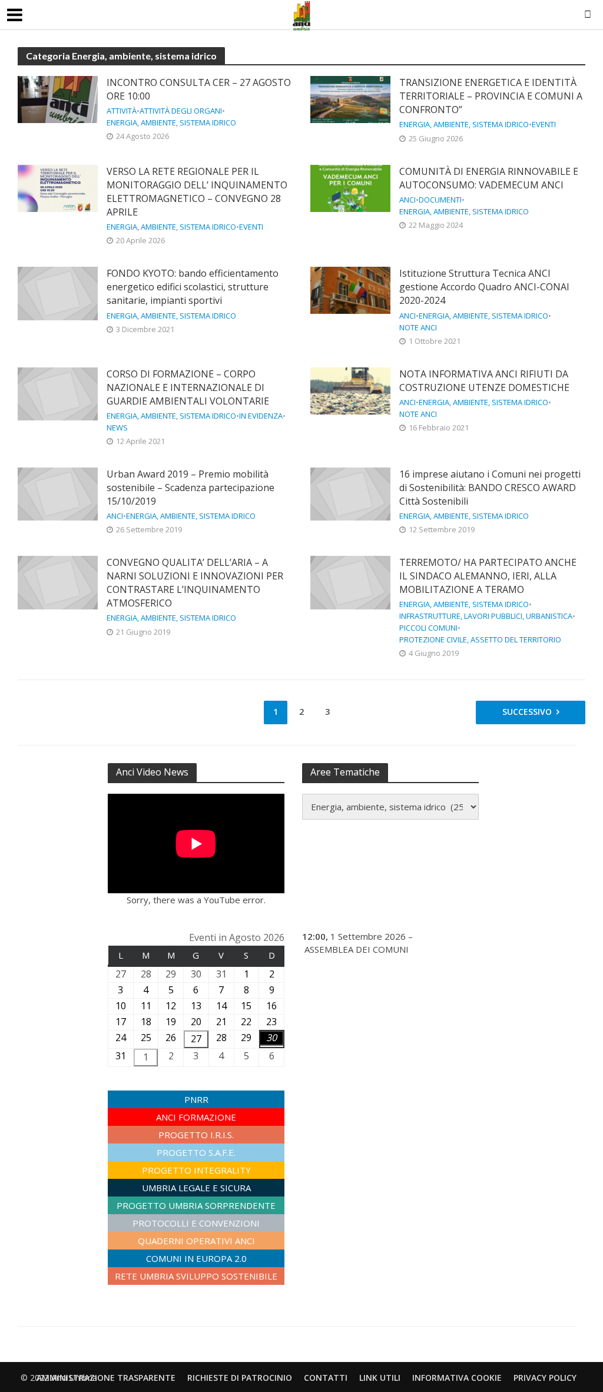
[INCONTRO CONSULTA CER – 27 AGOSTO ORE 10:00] (58, 98)
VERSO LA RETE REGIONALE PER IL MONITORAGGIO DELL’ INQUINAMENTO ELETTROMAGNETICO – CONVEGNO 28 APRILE (197, 191)
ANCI (407, 200)
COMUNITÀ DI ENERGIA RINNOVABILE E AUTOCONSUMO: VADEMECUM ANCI (488, 178)
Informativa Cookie (457, 1377)
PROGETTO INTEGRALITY (196, 1170)
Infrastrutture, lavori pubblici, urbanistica (485, 616)
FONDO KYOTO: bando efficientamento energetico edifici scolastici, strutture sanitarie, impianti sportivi (193, 287)
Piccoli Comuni (428, 628)
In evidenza (261, 416)
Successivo (527, 711)
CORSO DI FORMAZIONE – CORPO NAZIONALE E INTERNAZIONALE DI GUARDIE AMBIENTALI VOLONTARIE (188, 387)
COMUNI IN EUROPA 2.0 (196, 1258)
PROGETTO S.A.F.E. (196, 1152)
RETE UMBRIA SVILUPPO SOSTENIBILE (196, 1276)
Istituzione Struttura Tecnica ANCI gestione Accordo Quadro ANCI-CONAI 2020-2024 (484, 287)
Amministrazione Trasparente (106, 1377)
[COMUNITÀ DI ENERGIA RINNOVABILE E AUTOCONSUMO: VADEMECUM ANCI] (350, 187)
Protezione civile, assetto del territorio (480, 640)
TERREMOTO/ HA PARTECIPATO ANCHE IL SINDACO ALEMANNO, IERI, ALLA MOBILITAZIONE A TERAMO (488, 576)
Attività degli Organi (181, 111)
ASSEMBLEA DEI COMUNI (356, 949)
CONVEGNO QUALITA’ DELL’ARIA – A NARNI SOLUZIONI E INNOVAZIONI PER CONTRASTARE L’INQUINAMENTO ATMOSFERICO (195, 582)
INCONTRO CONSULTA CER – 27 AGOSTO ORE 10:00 (199, 89)
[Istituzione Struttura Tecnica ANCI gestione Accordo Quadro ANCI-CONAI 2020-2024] (350, 289)
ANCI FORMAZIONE (196, 1117)
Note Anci (418, 328)
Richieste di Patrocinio (239, 1377)
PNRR (196, 1099)
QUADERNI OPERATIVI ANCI (196, 1241)
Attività (122, 111)
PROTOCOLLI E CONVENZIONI (196, 1223)
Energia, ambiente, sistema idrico (171, 123)
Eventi (544, 125)
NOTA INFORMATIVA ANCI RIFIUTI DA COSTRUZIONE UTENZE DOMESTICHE (484, 380)
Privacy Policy (545, 1377)
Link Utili (379, 1377)
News (117, 428)
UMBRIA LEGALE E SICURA (196, 1188)
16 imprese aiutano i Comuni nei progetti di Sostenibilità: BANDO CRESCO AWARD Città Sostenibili (490, 488)
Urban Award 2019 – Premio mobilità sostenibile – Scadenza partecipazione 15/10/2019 (190, 488)
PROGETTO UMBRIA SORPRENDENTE (196, 1205)
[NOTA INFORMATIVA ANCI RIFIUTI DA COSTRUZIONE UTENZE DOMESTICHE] (350, 389)
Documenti (440, 200)
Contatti (325, 1377)
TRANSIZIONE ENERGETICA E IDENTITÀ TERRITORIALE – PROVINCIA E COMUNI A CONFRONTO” (490, 96)
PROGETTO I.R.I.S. (196, 1135)
